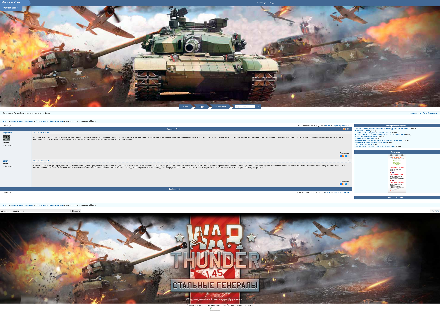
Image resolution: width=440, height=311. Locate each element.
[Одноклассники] (343, 156)
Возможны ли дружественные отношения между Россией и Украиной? (382, 129)
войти (327, 126)
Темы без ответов (430, 113)
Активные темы (416, 113)
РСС (347, 129)
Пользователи (220, 107)
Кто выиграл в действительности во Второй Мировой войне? (379, 140)
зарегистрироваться (341, 126)
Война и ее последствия (364, 138)
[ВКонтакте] (341, 156)
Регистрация (262, 3)
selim (5, 161)
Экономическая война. (364, 144)
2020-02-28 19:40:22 (41, 133)
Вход (272, 3)
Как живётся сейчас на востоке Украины (371, 142)
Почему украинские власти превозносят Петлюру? (375, 146)
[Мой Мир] (346, 156)
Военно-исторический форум (21, 121)
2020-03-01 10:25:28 (41, 161)
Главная (185, 107)
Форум (201, 107)
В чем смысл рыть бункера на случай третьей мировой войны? (380, 134)
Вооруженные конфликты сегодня (49, 121)
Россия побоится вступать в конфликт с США (373, 133)
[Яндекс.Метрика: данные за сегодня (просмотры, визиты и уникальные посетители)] (215, 309)
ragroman (7, 133)
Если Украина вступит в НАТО (367, 136)
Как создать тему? (362, 131)
